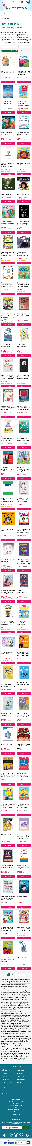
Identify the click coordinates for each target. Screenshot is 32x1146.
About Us (4, 1073)
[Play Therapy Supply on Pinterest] (11, 1134)
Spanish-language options (8, 1009)
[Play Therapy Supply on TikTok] (27, 1134)
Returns (4, 1091)
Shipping (4, 1076)
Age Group (4, 47)
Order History (20, 1076)
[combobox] (17, 13)
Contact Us (5, 1093)
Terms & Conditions (7, 1082)
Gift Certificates (6, 1088)
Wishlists (19, 1082)
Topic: (9, 50)
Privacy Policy (5, 1079)
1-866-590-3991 (16, 1067)
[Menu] (2, 2)
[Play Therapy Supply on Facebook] (5, 1134)
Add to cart (8, 82)
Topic (13, 47)
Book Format (23, 47)
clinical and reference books (22, 994)
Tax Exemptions (21, 1079)
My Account (20, 1073)
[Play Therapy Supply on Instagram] (16, 1134)
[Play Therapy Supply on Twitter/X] (21, 1134)
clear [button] (20, 50)
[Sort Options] (29, 47)
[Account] (22, 2)
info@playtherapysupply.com (16, 1109)
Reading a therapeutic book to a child (20, 983)
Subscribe (26, 1127)
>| (23, 975)
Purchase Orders (6, 1085)
